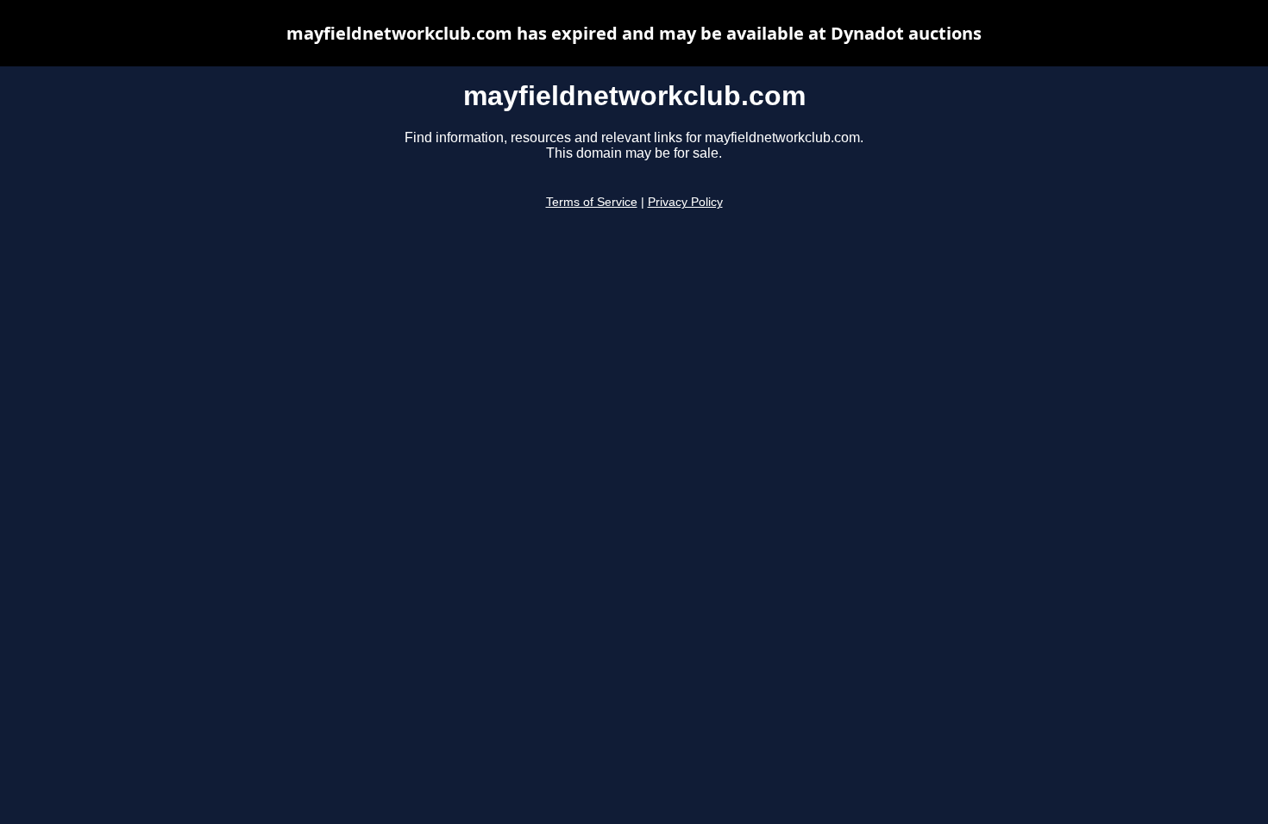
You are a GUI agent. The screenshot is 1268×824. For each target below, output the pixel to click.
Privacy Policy (685, 202)
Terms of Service (591, 202)
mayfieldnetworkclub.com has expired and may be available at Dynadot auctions (634, 33)
